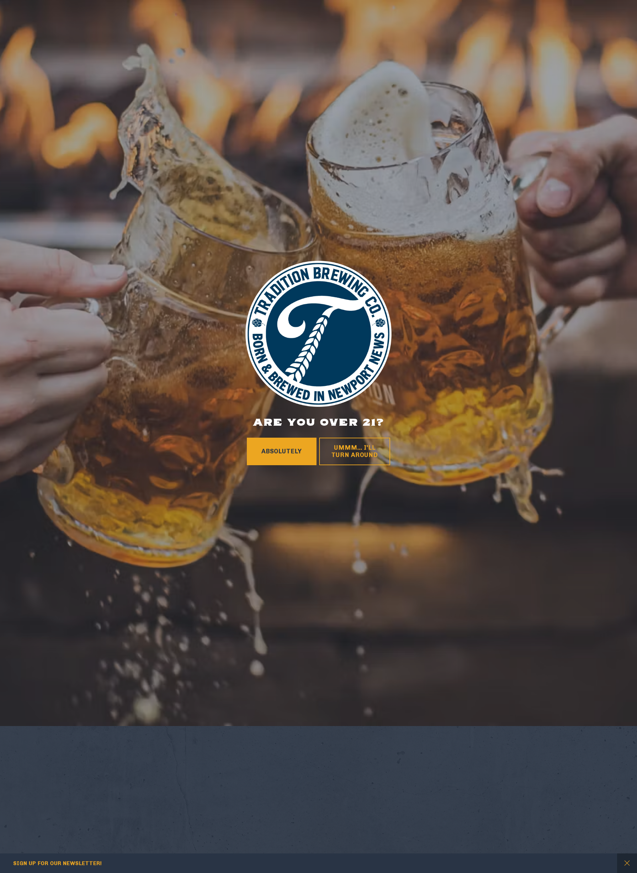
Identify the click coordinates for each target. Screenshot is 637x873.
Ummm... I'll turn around (354, 525)
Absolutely (281, 524)
